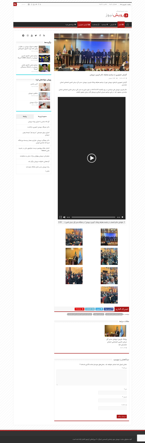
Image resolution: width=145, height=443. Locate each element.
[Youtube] (34, 4)
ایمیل (124, 397)
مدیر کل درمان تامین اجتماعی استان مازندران (79, 314)
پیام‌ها (25, 116)
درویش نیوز (116, 439)
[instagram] (32, 4)
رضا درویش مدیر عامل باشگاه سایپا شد (37, 167)
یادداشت (94, 25)
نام (125, 389)
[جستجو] (15, 4)
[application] (92, 158)
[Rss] (40, 4)
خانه (128, 24)
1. (94, 222)
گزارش (112, 25)
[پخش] (122, 217)
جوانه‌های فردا (70, 25)
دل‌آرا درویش (34, 102)
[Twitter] (36, 4)
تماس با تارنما (103, 4)
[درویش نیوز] (115, 14)
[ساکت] (64, 217)
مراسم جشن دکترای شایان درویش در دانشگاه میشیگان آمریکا (29, 67)
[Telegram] (29, 4)
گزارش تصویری (83, 25)
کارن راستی (34, 84)
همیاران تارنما (113, 4)
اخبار (120, 25)
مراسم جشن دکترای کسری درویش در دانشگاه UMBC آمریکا (28, 57)
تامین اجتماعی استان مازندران (114, 314)
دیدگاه (124, 368)
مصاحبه (104, 25)
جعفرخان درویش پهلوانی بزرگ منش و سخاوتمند (34, 156)
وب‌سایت (124, 404)
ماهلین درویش (33, 93)
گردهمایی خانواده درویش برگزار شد (38, 161)
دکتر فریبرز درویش (98, 314)
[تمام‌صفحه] (61, 217)
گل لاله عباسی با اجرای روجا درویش (38, 121)
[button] (91, 158)
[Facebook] (38, 4)
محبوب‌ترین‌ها (42, 116)
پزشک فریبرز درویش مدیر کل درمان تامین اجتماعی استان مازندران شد (116, 342)
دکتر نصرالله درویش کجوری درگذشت (38, 127)
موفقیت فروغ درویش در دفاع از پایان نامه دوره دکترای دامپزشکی (28, 47)
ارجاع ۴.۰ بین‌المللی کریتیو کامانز (92, 439)
